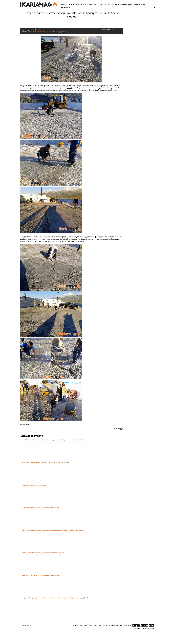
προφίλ (85, 625)
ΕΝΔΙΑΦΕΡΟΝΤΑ (82, 4)
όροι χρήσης (93, 625)
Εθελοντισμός (57, 32)
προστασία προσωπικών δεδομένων (110, 625)
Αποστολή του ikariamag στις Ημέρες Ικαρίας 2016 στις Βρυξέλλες (43, 553)
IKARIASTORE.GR (139, 4)
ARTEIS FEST (102, 4)
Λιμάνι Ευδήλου (47, 32)
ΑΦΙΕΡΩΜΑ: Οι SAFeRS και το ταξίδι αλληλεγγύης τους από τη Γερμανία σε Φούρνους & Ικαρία (52, 440)
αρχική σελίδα (77, 625)
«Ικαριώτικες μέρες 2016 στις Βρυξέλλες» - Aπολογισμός (40, 507)
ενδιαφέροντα (42, 30)
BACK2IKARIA (112, 4)
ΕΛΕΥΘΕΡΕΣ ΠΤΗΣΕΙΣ (68, 4)
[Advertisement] (71, 23)
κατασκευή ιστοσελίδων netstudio (144, 628)
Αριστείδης (65, 32)
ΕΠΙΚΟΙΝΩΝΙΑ (65, 7)
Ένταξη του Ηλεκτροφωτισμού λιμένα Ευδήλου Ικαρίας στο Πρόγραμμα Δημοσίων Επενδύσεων (53, 530)
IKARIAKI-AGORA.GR (125, 4)
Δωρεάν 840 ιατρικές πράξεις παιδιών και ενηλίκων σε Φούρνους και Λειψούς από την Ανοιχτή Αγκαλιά (55, 598)
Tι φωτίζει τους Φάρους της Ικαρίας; (34, 485)
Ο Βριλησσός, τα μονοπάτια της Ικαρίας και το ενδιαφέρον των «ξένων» (45, 462)
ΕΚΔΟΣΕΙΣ (92, 4)
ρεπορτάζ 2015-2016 (34, 32)
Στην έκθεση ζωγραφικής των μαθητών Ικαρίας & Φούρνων (41, 575)
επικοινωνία (127, 625)
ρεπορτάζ (69, 88)
